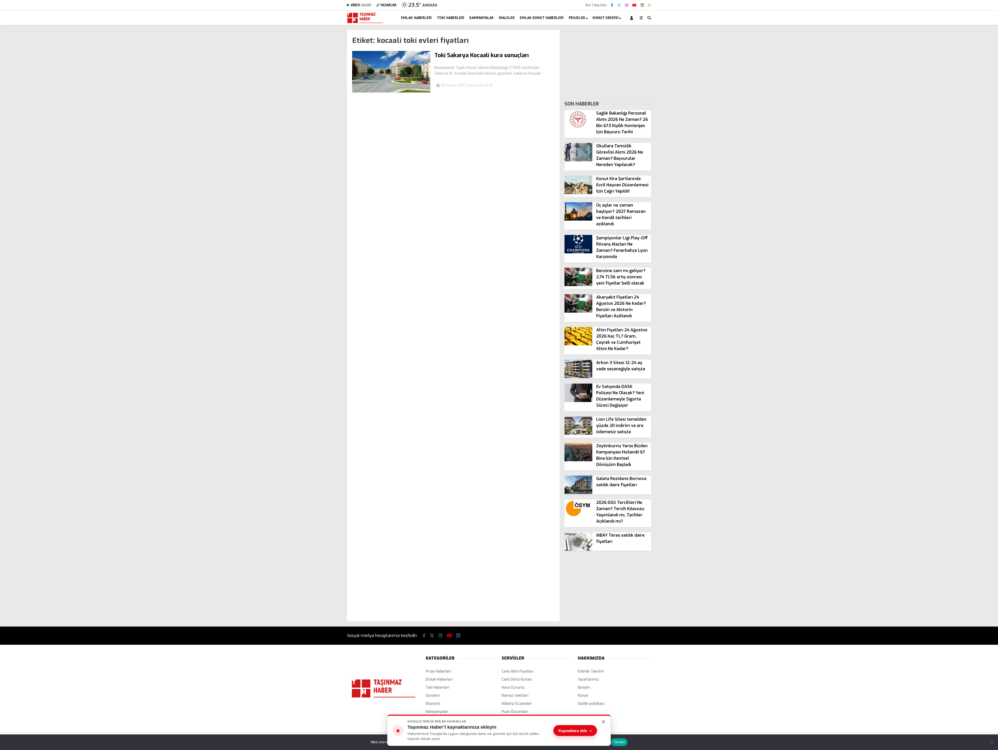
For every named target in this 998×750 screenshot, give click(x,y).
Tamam (619, 742)
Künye (583, 695)
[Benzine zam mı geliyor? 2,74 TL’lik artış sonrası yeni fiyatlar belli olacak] (578, 284)
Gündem (433, 695)
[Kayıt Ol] (632, 18)
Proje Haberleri (438, 671)
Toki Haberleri (450, 17)
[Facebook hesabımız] (612, 5)
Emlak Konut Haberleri (541, 17)
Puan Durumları (515, 711)
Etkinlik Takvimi (591, 671)
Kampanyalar (481, 17)
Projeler (577, 17)
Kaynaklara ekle (575, 730)
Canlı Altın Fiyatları (518, 671)
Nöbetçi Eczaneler (517, 703)
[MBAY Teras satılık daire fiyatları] (578, 549)
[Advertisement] (321, 108)
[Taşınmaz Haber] (365, 22)
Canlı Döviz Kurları (517, 679)
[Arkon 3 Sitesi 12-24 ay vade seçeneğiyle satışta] (578, 376)
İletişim (584, 687)
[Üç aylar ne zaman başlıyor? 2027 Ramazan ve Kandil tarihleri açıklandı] (578, 219)
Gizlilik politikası (591, 703)
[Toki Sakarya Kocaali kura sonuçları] (391, 91)
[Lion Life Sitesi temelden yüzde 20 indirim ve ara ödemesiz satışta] (578, 433)
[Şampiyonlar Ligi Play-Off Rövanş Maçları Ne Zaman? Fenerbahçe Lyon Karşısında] (578, 252)
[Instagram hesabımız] (626, 5)
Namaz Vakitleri (515, 695)
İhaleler (507, 17)
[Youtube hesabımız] (634, 5)
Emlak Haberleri (416, 17)
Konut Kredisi (606, 17)
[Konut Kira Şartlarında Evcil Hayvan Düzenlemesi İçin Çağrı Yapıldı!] (578, 192)
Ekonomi (433, 703)
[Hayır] (991, 742)
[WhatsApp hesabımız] (649, 5)
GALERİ (361, 5)
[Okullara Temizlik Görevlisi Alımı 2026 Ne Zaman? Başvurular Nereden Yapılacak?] (578, 160)
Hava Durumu (513, 687)
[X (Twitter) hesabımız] (619, 5)
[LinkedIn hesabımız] (642, 5)
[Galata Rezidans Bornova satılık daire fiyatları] (578, 492)
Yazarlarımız (588, 679)
